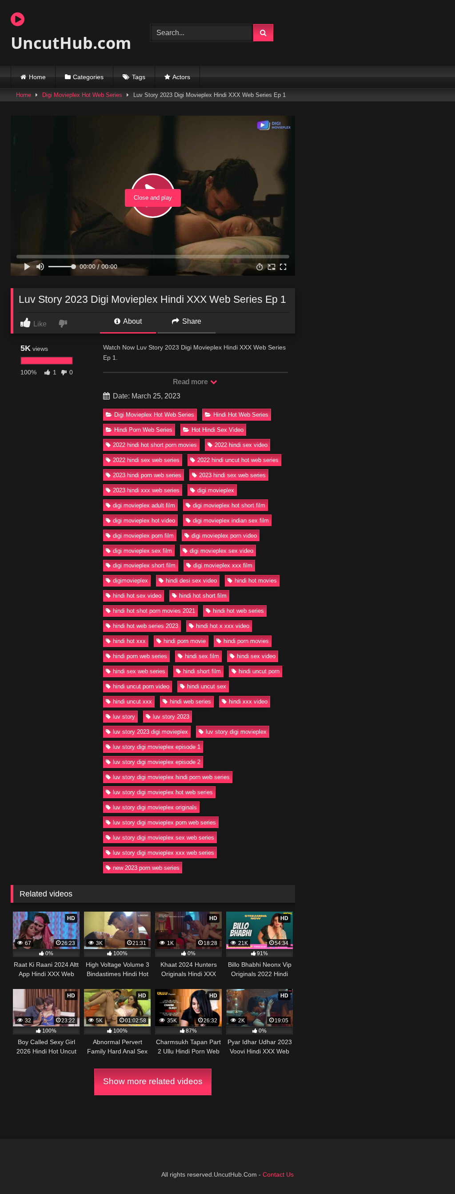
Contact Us (278, 1174)
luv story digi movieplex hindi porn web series (171, 777)
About (132, 321)
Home (37, 76)
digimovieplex (130, 580)
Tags (138, 76)
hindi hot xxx (129, 641)
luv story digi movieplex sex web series (163, 837)
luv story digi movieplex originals (155, 807)
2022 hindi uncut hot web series (238, 460)
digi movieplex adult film (144, 505)
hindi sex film (202, 656)
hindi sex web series (139, 671)
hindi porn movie (185, 641)
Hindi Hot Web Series (240, 414)
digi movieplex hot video (144, 520)
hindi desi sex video (191, 580)
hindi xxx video (248, 701)
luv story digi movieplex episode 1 (156, 747)
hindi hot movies (256, 580)
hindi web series (190, 701)
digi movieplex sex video (221, 550)
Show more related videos (153, 1081)
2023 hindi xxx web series (146, 490)
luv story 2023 (171, 716)
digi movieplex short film (144, 565)
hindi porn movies (246, 641)
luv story (124, 716)
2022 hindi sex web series (146, 460)
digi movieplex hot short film (229, 505)
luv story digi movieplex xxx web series (163, 852)
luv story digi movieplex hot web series (163, 792)
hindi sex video (256, 656)
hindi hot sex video (137, 595)
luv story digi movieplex (236, 731)
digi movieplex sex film (142, 550)
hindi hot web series (238, 610)
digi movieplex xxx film (222, 565)
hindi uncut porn (259, 671)
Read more (191, 382)
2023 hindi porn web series (147, 475)
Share (190, 321)
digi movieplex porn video (224, 535)
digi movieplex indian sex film (231, 520)
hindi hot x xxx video (222, 626)
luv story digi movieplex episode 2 (156, 762)
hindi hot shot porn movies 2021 (154, 610)
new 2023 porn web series (146, 867)
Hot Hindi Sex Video (217, 429)
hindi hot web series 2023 (145, 626)
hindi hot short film (203, 595)
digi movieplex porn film (143, 535)
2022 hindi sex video (241, 445)
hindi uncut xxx (132, 701)
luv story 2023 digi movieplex (150, 731)
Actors (181, 76)
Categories (88, 76)
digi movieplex (215, 490)
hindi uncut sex (206, 686)
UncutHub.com (70, 43)
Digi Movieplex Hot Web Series (82, 95)
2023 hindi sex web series (232, 475)
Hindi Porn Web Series (143, 429)
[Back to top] (427, 1167)
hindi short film (202, 671)
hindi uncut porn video (141, 686)
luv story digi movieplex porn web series (164, 822)
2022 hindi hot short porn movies (155, 445)
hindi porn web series (140, 656)
